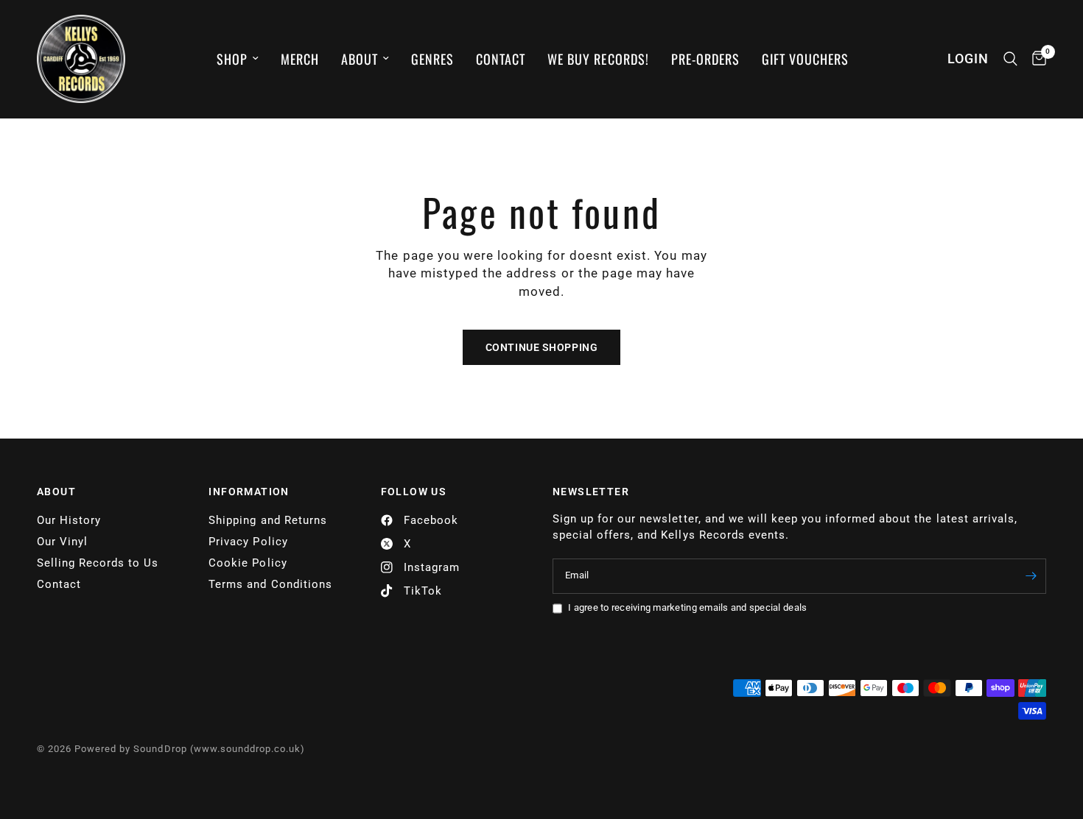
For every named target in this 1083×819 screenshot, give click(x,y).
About (359, 58)
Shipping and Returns (267, 520)
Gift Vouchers (805, 58)
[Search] (1010, 59)
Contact (500, 58)
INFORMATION (248, 491)
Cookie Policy (247, 563)
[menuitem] (238, 59)
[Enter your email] (1031, 576)
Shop (232, 58)
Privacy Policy (247, 541)
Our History (69, 520)
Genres (432, 58)
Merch (300, 58)
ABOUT (56, 491)
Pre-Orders (705, 58)
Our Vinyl (62, 541)
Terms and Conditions (270, 584)
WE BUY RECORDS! (597, 58)
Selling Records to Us (97, 563)
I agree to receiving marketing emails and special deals (687, 607)
